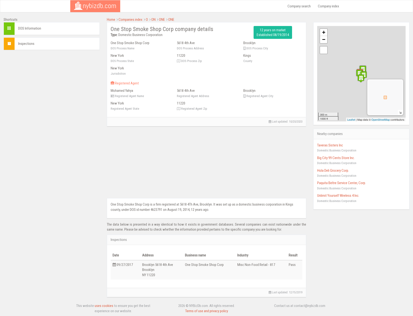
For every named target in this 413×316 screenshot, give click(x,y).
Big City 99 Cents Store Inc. (336, 158)
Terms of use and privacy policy (206, 311)
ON (153, 19)
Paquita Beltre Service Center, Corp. (341, 183)
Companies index (130, 19)
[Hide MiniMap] (400, 112)
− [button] (323, 39)
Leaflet (351, 119)
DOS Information (29, 28)
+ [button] (323, 32)
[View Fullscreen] (323, 50)
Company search (299, 6)
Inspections (26, 43)
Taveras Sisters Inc (330, 145)
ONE (162, 19)
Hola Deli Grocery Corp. (333, 170)
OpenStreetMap (380, 119)
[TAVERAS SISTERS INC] (359, 73)
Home (111, 19)
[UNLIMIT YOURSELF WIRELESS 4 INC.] (361, 78)
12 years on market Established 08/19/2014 (273, 32)
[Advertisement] (52, 87)
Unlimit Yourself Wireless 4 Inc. (338, 195)
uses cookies (104, 306)
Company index (328, 6)
